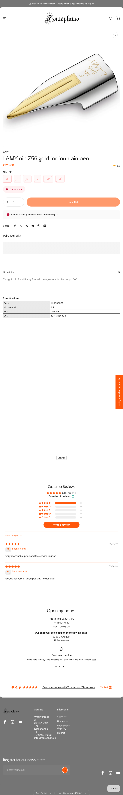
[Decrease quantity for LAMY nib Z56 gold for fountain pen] (6, 202)
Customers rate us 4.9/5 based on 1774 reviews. (68, 687)
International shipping (63, 727)
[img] (12, 544)
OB (60, 179)
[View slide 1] (56, 666)
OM (48, 179)
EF (7, 179)
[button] (45, 503)
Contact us (63, 721)
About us (62, 716)
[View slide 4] (67, 666)
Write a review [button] (61, 524)
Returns (61, 733)
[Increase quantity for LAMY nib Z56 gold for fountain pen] (20, 202)
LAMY (6, 151)
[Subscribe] (65, 770)
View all (61, 457)
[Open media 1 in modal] (115, 35)
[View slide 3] (63, 666)
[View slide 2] (60, 666)
